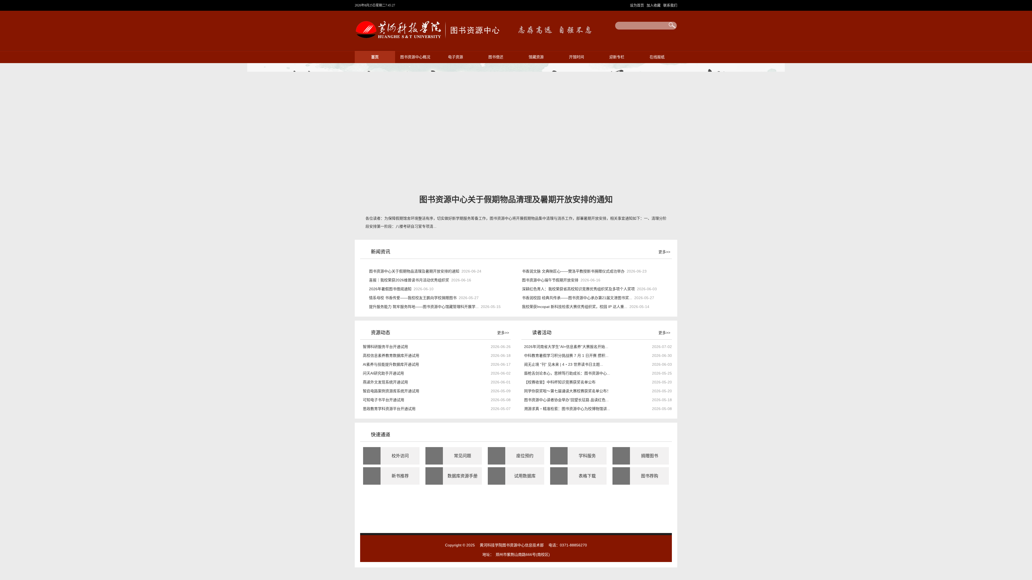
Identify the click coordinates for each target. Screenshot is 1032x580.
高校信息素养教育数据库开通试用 (391, 355)
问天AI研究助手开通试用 (383, 373)
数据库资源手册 (462, 476)
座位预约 (524, 456)
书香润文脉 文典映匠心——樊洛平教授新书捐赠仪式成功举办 (573, 271)
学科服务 (587, 456)
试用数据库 (525, 476)
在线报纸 (657, 57)
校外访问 (400, 456)
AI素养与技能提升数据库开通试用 (391, 364)
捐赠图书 (649, 456)
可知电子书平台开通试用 (383, 400)
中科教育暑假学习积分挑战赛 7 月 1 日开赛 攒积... (566, 355)
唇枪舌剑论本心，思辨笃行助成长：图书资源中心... (567, 373)
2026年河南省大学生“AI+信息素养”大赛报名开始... (566, 347)
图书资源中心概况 (415, 57)
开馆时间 (576, 57)
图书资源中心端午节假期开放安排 (550, 280)
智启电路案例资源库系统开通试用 (391, 391)
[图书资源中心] (427, 41)
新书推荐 (400, 476)
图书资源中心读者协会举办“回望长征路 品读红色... (566, 400)
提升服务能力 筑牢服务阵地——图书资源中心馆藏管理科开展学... (424, 307)
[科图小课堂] (475, 526)
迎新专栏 (616, 57)
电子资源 (455, 57)
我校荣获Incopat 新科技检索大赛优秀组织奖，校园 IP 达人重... (574, 307)
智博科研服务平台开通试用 (385, 347)
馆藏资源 (536, 57)
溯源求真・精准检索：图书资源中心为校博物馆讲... (567, 409)
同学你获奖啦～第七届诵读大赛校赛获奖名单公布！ (567, 391)
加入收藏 (654, 5)
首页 (375, 57)
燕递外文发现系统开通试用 (385, 382)
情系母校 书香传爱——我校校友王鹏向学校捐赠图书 (413, 298)
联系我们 (670, 5)
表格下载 (587, 476)
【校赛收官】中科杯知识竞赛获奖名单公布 (560, 382)
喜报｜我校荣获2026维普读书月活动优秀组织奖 (409, 280)
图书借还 (495, 57)
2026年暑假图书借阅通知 (390, 289)
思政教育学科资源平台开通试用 (389, 409)
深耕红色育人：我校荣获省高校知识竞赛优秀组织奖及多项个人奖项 (578, 289)
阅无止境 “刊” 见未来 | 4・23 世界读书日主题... (563, 364)
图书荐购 (649, 476)
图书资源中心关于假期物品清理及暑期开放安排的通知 (414, 271)
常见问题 (462, 456)
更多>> (664, 252)
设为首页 (637, 5)
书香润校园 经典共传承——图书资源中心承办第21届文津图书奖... (577, 298)
